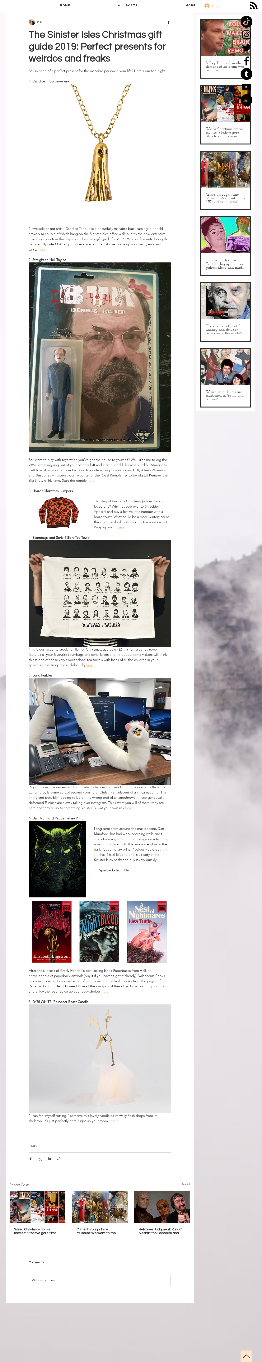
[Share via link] (59, 1159)
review (33, 1145)
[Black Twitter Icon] (246, 48)
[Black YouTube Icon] (246, 87)
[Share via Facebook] (30, 1159)
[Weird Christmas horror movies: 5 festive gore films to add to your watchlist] (37, 1207)
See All (185, 1184)
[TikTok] (246, 22)
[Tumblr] (246, 74)
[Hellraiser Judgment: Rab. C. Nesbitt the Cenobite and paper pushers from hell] (162, 1207)
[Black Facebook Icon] (246, 61)
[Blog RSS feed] (254, 6)
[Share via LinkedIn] (49, 1159)
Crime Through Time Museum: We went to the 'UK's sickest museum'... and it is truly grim (99, 1231)
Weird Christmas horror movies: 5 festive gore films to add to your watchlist (37, 1231)
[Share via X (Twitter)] (40, 1159)
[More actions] (168, 22)
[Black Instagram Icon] (246, 35)
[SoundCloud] (246, 100)
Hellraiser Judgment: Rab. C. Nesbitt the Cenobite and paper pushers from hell (160, 1231)
